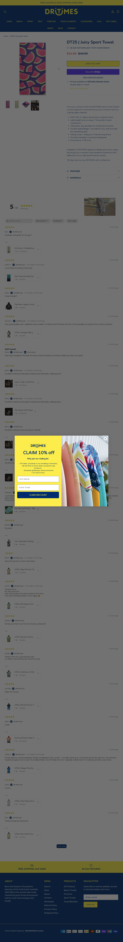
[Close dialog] (105, 439)
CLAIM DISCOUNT (38, 494)
